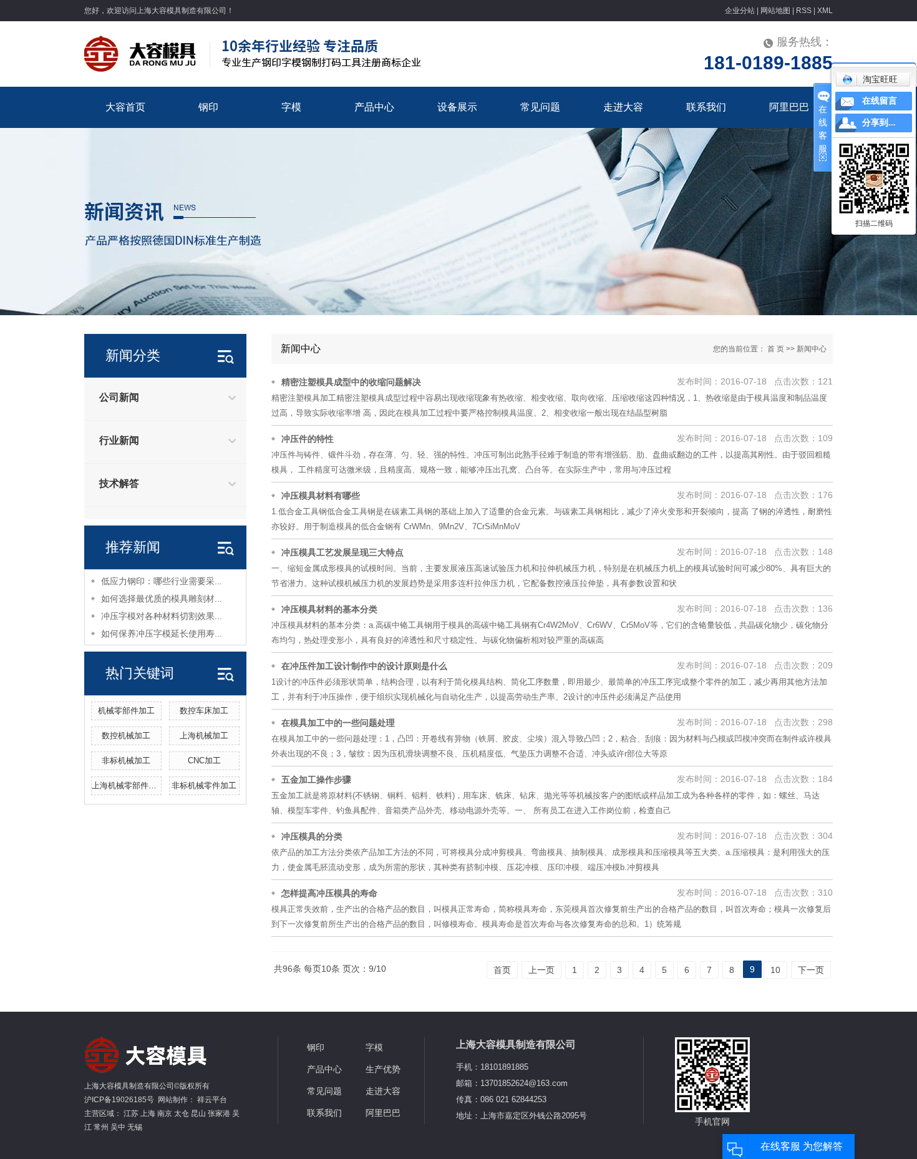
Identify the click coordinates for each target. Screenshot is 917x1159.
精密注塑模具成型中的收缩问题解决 (351, 382)
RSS (804, 10)
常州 (101, 1127)
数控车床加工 (204, 710)
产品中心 (374, 107)
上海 (147, 1113)
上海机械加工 (204, 735)
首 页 (775, 349)
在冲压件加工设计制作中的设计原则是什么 (364, 666)
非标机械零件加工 (204, 785)
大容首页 (125, 107)
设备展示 (457, 107)
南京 (164, 1113)
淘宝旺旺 (880, 79)
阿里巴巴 (789, 107)
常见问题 (540, 107)
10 (775, 970)
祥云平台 (212, 1099)
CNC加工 (204, 760)
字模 (291, 107)
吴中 (117, 1127)
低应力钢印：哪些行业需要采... (161, 581)
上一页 (541, 970)
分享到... (879, 122)
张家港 (219, 1113)
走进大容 (623, 107)
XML (825, 10)
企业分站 (740, 10)
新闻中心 (812, 349)
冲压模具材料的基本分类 (329, 609)
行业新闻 (119, 440)
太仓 (181, 1113)
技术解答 (119, 483)
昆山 (198, 1113)
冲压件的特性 (307, 439)
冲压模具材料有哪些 (320, 496)
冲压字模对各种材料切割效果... (161, 616)
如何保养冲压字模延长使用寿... (161, 633)
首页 (502, 970)
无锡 (134, 1127)
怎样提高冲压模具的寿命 (329, 893)
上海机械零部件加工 (128, 785)
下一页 (811, 970)
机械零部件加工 (126, 710)
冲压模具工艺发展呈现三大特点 (342, 552)
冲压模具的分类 (311, 836)
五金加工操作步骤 (316, 780)
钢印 (208, 107)
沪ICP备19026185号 (119, 1099)
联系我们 (706, 107)
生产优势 (383, 1069)
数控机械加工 (126, 735)
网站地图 (775, 10)
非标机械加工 (126, 760)
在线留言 (879, 100)
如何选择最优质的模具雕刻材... (161, 599)
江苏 (131, 1113)
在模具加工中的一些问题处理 (338, 723)
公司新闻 (119, 397)
